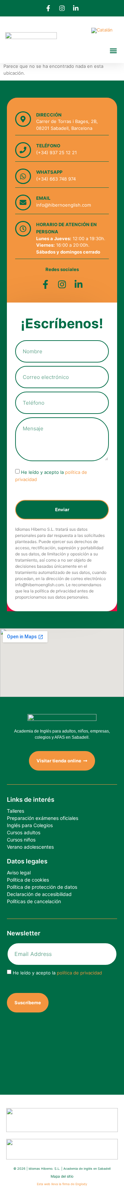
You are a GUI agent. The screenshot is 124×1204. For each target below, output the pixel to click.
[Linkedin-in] (76, 8)
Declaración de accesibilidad (39, 894)
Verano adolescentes (30, 847)
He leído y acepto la (57, 972)
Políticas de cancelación (34, 901)
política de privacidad (79, 972)
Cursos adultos (23, 832)
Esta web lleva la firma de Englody (62, 1184)
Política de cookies (28, 880)
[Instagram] (62, 8)
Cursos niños (21, 840)
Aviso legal (19, 872)
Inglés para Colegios (30, 825)
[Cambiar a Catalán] (102, 30)
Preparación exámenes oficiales (42, 818)
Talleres (15, 811)
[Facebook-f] (48, 8)
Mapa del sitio (62, 1176)
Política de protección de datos (42, 887)
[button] (113, 50)
